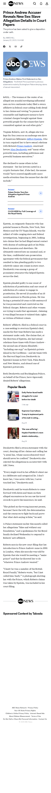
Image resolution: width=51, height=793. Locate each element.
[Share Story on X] (10, 47)
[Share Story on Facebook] (4, 47)
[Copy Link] (21, 47)
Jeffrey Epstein (34, 138)
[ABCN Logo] (15, 3)
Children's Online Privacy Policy (17, 713)
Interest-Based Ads (37, 713)
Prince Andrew (24, 145)
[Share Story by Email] (16, 47)
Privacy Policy (33, 708)
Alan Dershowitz (18, 149)
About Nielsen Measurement (19, 716)
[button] (4, 3)
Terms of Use (36, 716)
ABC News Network (19, 708)
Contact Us (42, 719)
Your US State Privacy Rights (25, 711)
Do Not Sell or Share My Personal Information (20, 719)
